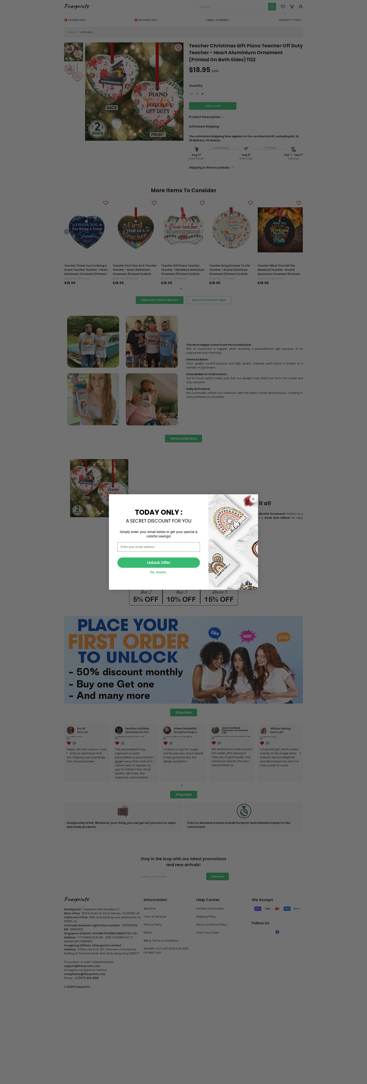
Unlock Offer (158, 563)
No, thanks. (158, 572)
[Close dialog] (253, 499)
